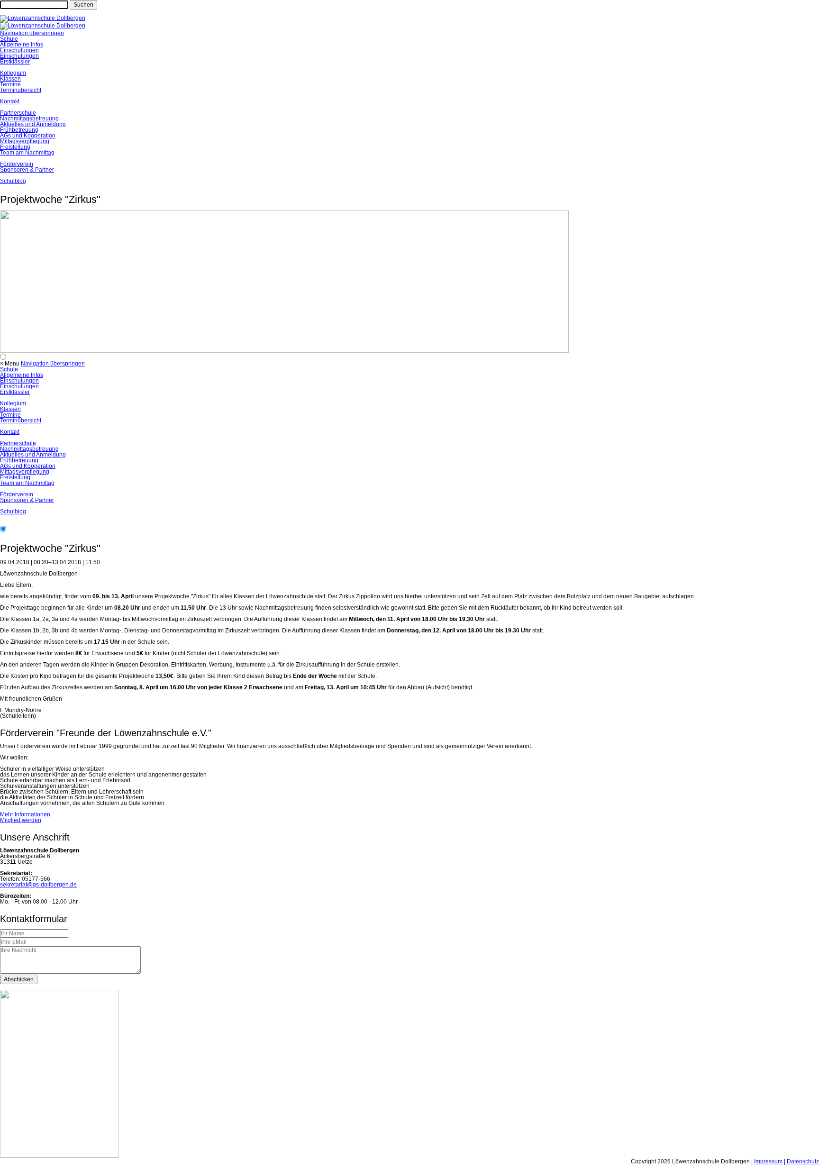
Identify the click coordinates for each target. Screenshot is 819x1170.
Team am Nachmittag (27, 152)
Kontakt (9, 101)
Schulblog (13, 181)
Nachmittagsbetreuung (29, 118)
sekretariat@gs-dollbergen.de (38, 884)
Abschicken (19, 979)
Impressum (768, 1161)
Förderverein (16, 164)
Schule (9, 39)
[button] (13, 363)
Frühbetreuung (19, 130)
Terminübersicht (20, 90)
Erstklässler (15, 61)
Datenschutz (803, 1161)
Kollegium (13, 73)
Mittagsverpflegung (24, 141)
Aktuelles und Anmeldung (33, 124)
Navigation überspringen (32, 33)
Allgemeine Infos (21, 44)
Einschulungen (19, 50)
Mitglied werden (20, 820)
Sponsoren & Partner (27, 169)
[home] (42, 18)
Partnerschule (18, 113)
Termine (10, 84)
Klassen (10, 78)
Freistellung (15, 147)
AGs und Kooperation (27, 135)
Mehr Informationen (25, 814)
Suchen (83, 4)
